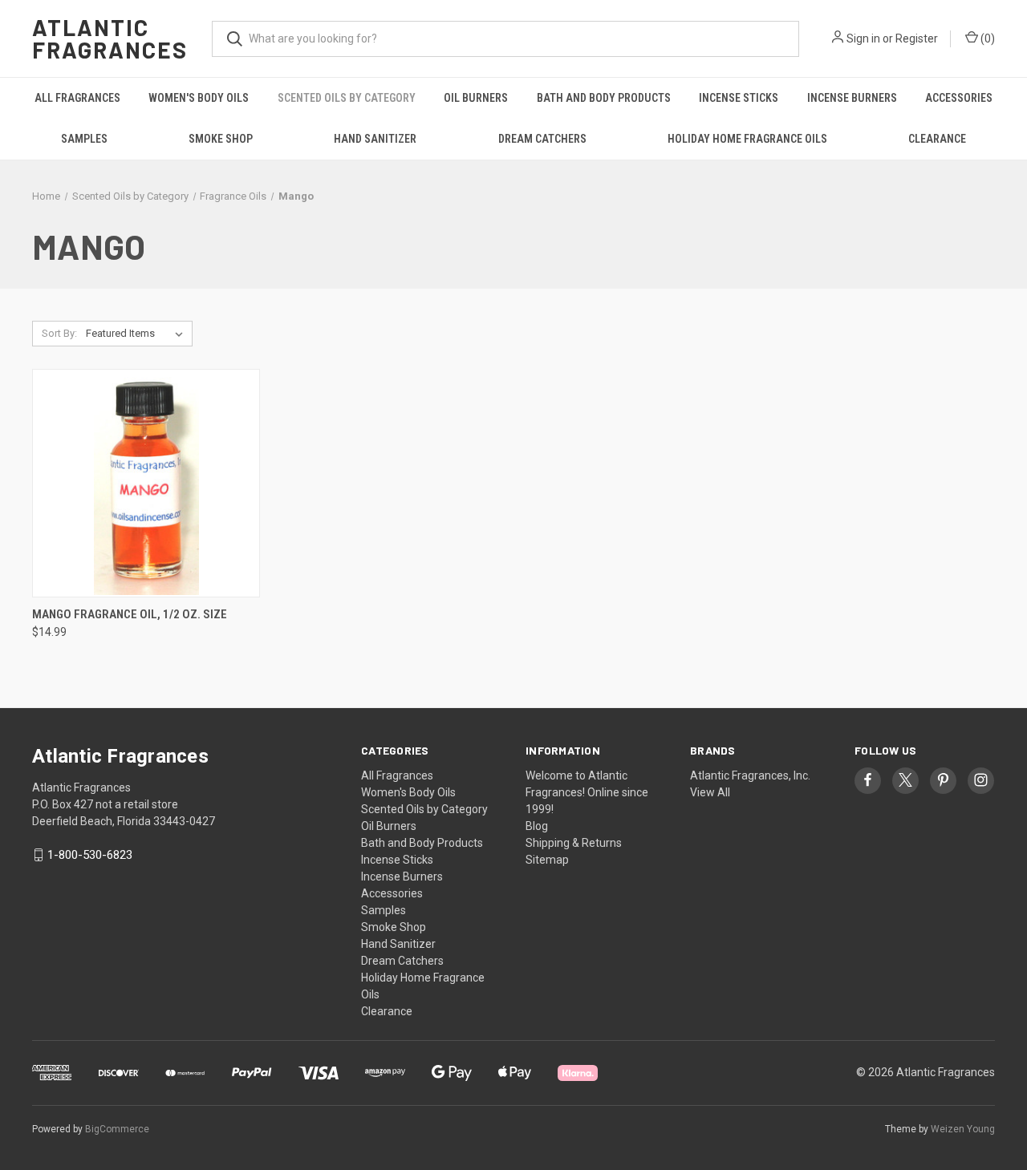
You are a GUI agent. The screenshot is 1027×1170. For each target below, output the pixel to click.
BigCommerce (117, 1129)
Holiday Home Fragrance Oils (747, 138)
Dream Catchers (542, 138)
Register (916, 38)
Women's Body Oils (198, 97)
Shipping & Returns (574, 842)
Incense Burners (852, 97)
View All (710, 792)
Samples (84, 138)
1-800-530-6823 (89, 855)
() (986, 38)
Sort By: (59, 333)
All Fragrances (77, 97)
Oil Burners (476, 97)
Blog (537, 826)
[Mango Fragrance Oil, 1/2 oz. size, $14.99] (146, 483)
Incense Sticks (738, 97)
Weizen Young (963, 1129)
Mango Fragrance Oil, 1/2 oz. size (129, 614)
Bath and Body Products (604, 97)
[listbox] (137, 334)
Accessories (958, 97)
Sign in (863, 38)
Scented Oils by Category (347, 97)
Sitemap (547, 859)
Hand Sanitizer (375, 138)
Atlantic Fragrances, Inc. (750, 775)
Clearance (937, 138)
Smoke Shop (221, 138)
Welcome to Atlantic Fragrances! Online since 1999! (587, 792)
